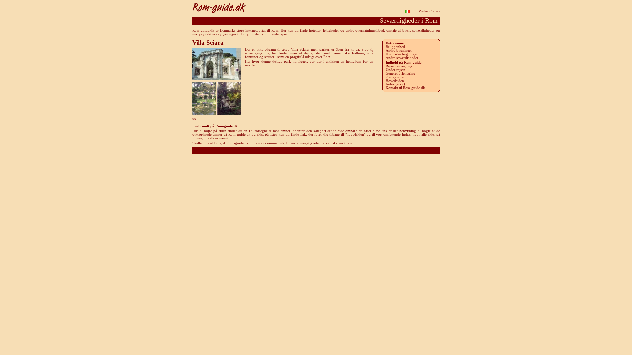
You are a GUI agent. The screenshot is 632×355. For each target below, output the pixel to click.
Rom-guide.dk (316, 150)
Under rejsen (395, 70)
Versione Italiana (429, 11)
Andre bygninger (399, 50)
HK (194, 119)
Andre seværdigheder (402, 57)
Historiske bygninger (402, 54)
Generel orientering (400, 73)
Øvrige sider (395, 77)
